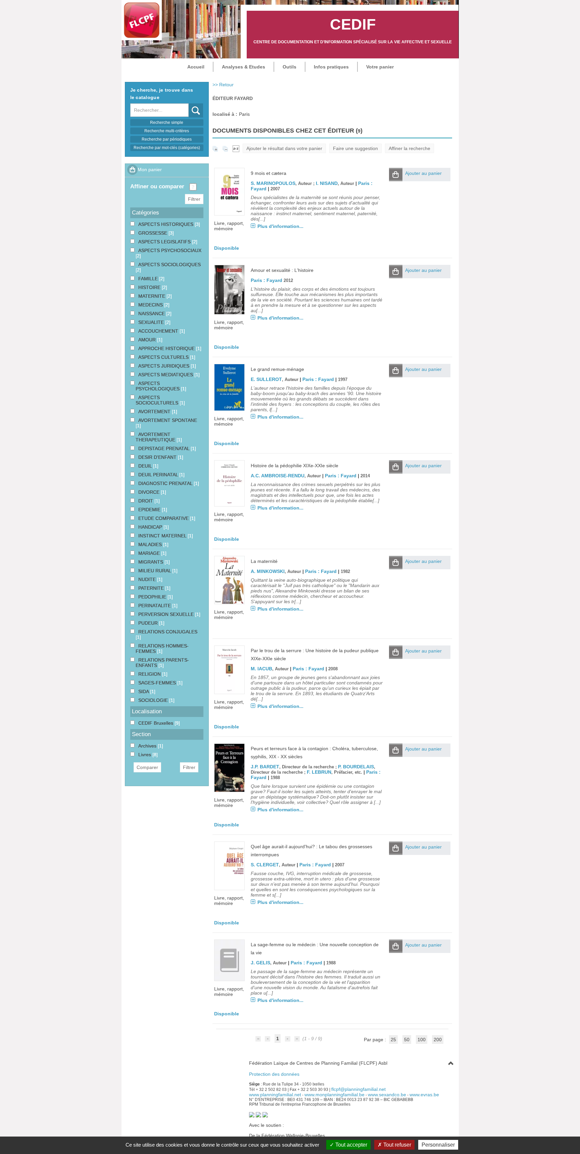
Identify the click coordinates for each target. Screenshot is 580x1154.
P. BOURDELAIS (356, 766)
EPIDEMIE (150, 509)
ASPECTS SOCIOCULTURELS (158, 400)
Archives (148, 746)
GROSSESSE (153, 233)
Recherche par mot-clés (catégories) (167, 147)
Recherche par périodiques (167, 139)
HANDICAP (150, 527)
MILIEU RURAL (155, 570)
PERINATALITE (155, 605)
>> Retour (223, 84)
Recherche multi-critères (166, 131)
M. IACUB (261, 668)
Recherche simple (166, 122)
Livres (145, 754)
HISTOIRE (150, 287)
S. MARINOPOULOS (273, 183)
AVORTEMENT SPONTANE (167, 420)
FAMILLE (148, 278)
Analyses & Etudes (243, 66)
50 (406, 1039)
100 (422, 1039)
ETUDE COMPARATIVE (164, 518)
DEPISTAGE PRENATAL (164, 448)
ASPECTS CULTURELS (164, 357)
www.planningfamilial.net (275, 1094)
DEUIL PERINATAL (158, 474)
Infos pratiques (331, 66)
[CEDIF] (142, 20)
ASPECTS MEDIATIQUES (166, 374)
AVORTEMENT (155, 411)
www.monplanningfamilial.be (334, 1094)
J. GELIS (260, 962)
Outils (289, 66)
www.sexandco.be (387, 1094)
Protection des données (274, 1074)
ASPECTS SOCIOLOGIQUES (169, 264)
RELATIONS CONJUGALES (167, 631)
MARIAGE (149, 553)
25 (393, 1039)
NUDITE (147, 579)
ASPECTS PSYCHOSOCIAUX (169, 250)
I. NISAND (327, 183)
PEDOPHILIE (152, 596)
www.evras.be (424, 1094)
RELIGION (150, 674)
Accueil (195, 66)
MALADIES (150, 544)
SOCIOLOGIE (153, 700)
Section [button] (141, 734)
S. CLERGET (265, 864)
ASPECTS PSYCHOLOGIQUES (158, 386)
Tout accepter (350, 1145)
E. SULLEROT (266, 379)
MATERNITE (152, 296)
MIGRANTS (151, 562)
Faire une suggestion (355, 148)
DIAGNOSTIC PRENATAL (166, 483)
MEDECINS (151, 304)
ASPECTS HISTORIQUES (166, 224)
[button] (395, 174)
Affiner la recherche (409, 148)
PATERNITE (151, 588)
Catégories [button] (145, 212)
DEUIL (145, 466)
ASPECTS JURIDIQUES (164, 366)
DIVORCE (149, 492)
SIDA (144, 691)
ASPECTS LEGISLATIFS (165, 241)
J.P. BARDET (265, 766)
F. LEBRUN (319, 772)
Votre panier (380, 66)
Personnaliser (438, 1145)
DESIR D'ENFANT (158, 457)
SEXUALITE (151, 322)
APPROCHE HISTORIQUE (167, 348)
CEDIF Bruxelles (156, 723)
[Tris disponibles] (236, 148)
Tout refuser (396, 1145)
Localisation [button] (147, 711)
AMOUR (147, 339)
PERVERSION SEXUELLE (166, 614)
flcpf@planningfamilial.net (358, 1089)
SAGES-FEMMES (157, 682)
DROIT (146, 500)
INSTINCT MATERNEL (163, 535)
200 (438, 1039)
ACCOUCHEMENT (159, 331)
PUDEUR (148, 623)
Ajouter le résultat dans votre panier (284, 148)
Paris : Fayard (266, 280)
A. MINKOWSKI (268, 571)
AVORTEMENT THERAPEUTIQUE (156, 437)
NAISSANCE (152, 313)
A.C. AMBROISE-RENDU (277, 475)
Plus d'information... (280, 226)
